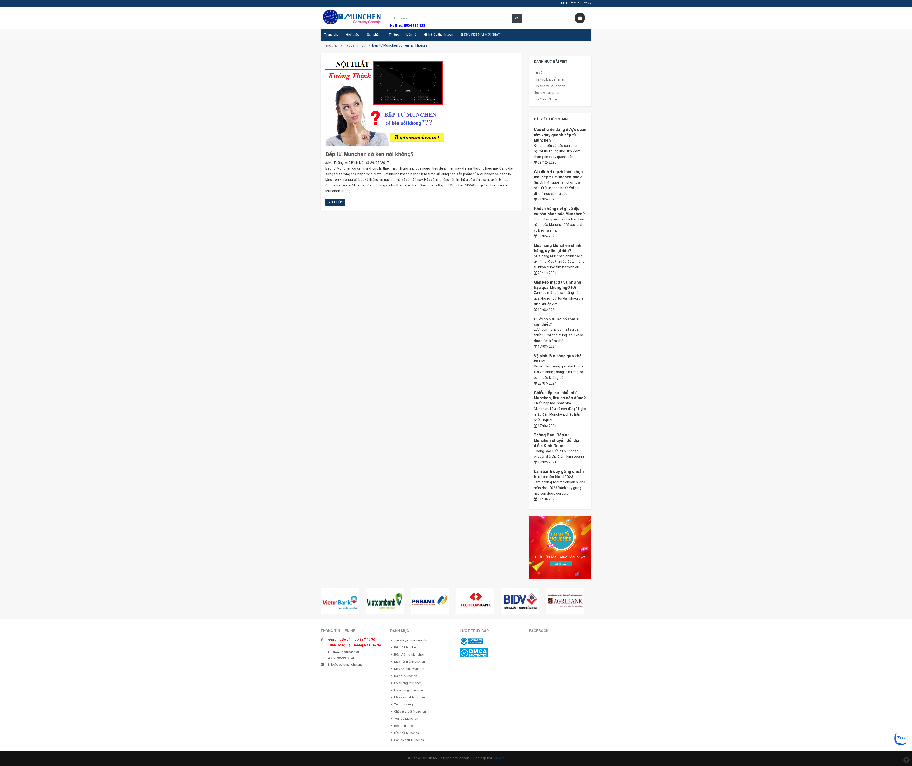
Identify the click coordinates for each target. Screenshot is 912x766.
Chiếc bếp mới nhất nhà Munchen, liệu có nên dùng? (560, 395)
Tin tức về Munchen (549, 86)
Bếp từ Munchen (406, 647)
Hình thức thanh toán (438, 34)
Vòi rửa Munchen (406, 718)
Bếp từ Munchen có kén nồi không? (369, 154)
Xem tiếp (335, 202)
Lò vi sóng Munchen (408, 690)
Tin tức (394, 34)
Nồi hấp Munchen (406, 733)
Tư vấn (539, 73)
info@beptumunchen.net (345, 664)
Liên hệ (411, 34)
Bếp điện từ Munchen (409, 654)
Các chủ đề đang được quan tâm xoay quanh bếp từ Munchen (560, 135)
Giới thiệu (353, 34)
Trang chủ (331, 34)
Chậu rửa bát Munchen (410, 711)
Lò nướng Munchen (408, 683)
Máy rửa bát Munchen (409, 669)
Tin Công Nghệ (545, 99)
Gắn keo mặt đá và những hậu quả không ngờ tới (557, 284)
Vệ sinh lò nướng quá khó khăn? (558, 358)
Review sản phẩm (548, 93)
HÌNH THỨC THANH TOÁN (574, 3)
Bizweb (498, 758)
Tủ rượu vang (403, 704)
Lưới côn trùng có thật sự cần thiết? (557, 321)
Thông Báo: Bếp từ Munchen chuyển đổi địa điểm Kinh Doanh (556, 440)
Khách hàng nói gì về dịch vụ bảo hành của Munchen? (559, 211)
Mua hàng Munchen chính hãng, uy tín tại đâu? (558, 248)
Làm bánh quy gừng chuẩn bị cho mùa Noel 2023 (559, 474)
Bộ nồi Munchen (405, 676)
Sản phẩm (374, 34)
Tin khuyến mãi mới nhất (411, 640)
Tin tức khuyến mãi (549, 79)
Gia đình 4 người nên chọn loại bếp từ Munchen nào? (558, 174)
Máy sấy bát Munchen (409, 697)
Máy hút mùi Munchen (409, 661)
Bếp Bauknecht (405, 726)
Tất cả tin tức (355, 45)
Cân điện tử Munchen (409, 740)
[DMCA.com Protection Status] (474, 652)
